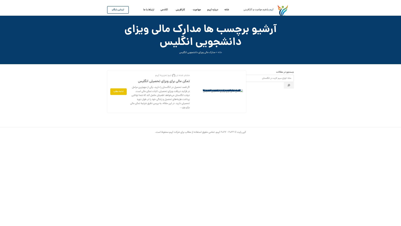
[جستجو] (289, 85)
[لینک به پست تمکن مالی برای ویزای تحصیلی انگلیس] (218, 91)
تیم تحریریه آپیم (163, 75)
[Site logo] (283, 10)
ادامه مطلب (118, 91)
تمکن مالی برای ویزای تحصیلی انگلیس (164, 81)
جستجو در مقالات (285, 72)
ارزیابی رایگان (118, 9)
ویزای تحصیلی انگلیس (213, 89)
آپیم (271, 10)
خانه (220, 52)
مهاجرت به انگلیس (231, 89)
